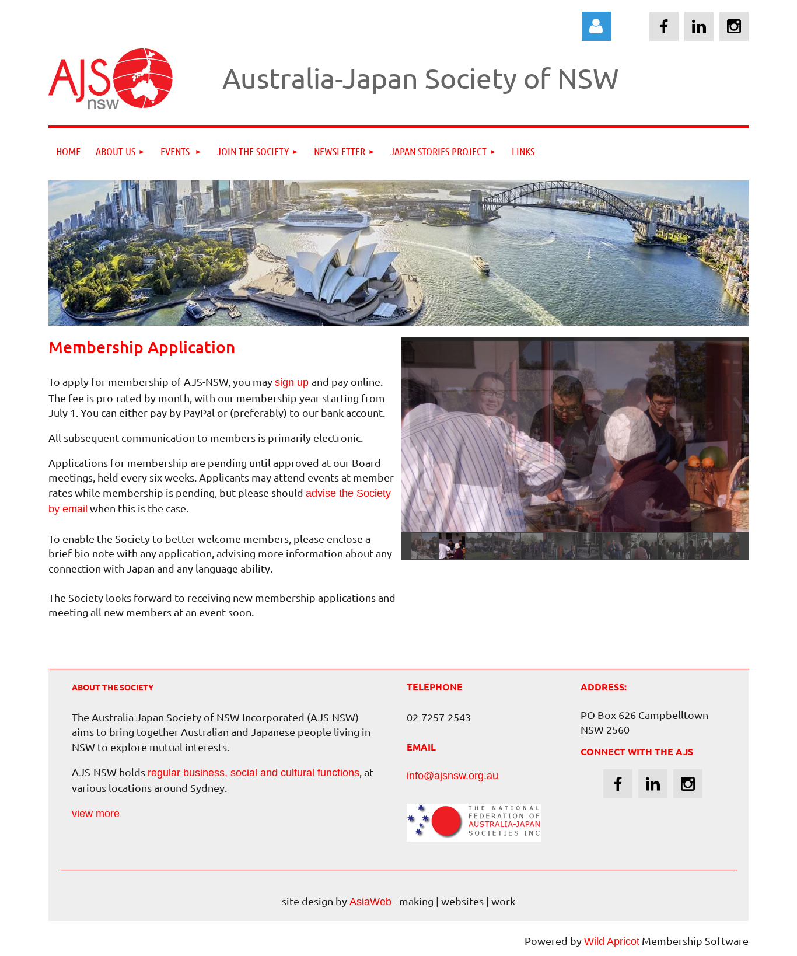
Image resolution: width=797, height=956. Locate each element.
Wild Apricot (611, 941)
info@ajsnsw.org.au (452, 775)
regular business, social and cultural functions (253, 773)
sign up (293, 382)
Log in (596, 26)
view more (96, 813)
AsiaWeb (370, 902)
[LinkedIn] (699, 26)
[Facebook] (664, 26)
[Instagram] (734, 26)
